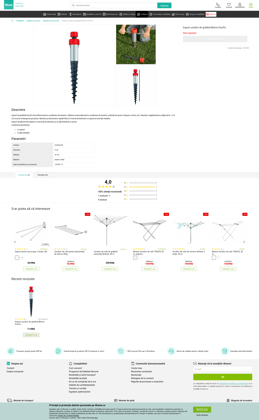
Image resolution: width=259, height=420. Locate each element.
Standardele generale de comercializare (233, 384)
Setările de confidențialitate (82, 385)
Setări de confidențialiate (68, 415)
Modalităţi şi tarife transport (82, 375)
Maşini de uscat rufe (51, 21)
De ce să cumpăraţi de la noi (82, 382)
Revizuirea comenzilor (141, 372)
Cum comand (75, 368)
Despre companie (15, 372)
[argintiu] (22, 258)
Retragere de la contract (142, 378)
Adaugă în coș (215, 38)
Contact (10, 368)
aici (96, 418)
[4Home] (13, 21)
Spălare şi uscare (33, 21)
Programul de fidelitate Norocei (83, 372)
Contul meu (136, 368)
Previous (15, 242)
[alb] (17, 258)
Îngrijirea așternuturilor (79, 392)
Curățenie (20, 21)
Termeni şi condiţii (77, 388)
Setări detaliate (202, 415)
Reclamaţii (136, 375)
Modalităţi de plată (78, 378)
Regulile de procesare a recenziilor (147, 382)
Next (244, 242)
